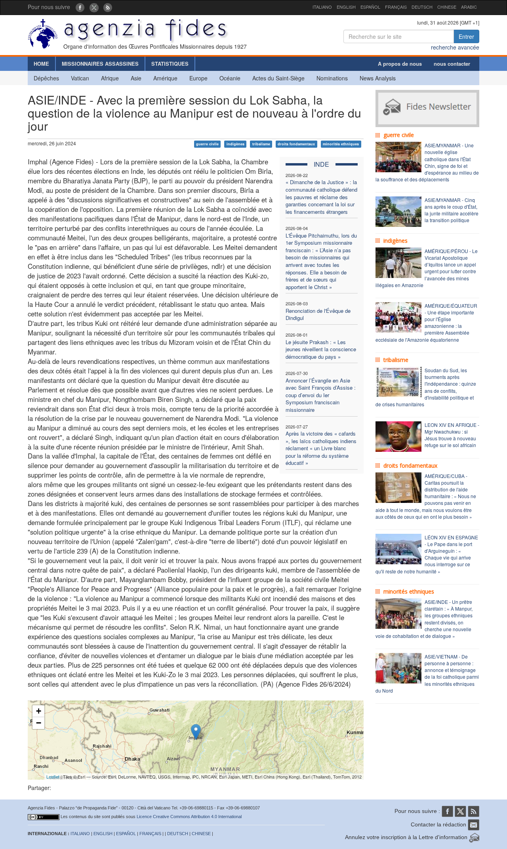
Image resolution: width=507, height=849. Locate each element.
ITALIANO (322, 7)
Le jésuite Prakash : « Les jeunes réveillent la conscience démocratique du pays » (321, 349)
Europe (198, 78)
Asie (136, 78)
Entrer (466, 36)
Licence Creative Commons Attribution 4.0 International (189, 816)
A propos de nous (400, 63)
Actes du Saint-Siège (278, 78)
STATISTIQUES (170, 63)
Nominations (332, 78)
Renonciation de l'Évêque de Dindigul (318, 314)
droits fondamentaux (296, 144)
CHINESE (446, 7)
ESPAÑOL (370, 7)
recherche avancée (455, 47)
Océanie (229, 78)
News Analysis (378, 78)
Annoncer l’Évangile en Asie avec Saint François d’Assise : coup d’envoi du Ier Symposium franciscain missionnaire (321, 395)
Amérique (165, 78)
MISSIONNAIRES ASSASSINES (100, 63)
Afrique (110, 78)
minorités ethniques (341, 144)
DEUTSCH (422, 7)
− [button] (38, 723)
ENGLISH (346, 7)
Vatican (80, 78)
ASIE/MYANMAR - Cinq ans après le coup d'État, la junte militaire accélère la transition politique (451, 209)
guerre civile (207, 144)
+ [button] (38, 711)
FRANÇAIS (396, 7)
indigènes (235, 144)
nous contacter (452, 63)
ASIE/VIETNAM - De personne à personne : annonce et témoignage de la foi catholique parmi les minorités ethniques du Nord (427, 673)
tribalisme (261, 144)
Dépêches (46, 78)
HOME (41, 63)
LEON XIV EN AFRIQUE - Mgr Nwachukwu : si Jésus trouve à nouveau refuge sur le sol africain (452, 434)
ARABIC (469, 7)
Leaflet (52, 776)
